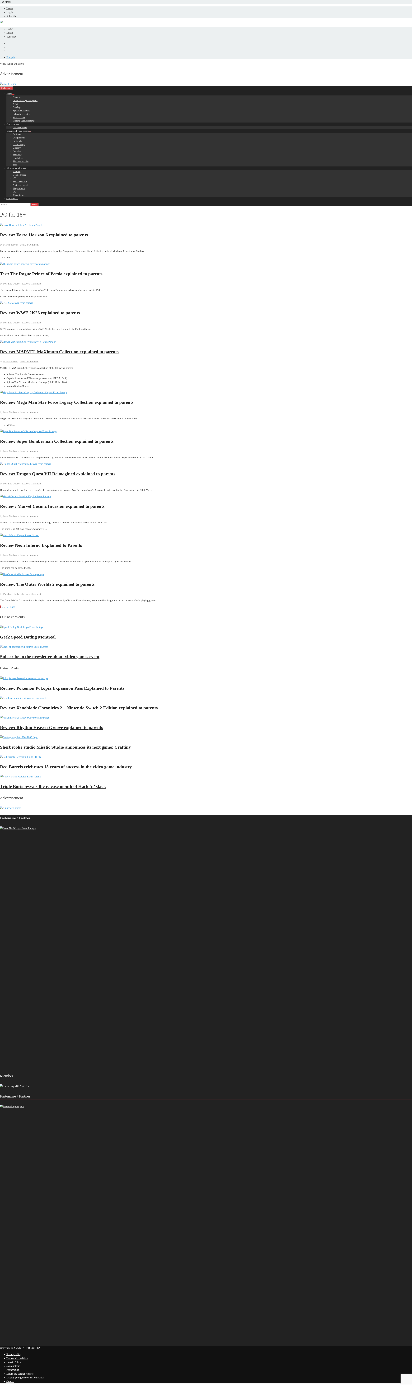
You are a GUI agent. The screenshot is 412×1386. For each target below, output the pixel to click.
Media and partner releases (19, 1373)
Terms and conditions (17, 1358)
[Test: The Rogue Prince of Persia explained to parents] (206, 264)
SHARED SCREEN (30, 1348)
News (15, 104)
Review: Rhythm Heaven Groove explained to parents (51, 727)
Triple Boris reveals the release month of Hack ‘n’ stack (53, 786)
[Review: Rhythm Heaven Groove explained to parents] (24, 717)
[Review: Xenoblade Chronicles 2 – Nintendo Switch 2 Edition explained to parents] (23, 698)
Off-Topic (17, 107)
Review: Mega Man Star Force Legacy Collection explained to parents (67, 402)
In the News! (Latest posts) (25, 100)
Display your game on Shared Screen (25, 1377)
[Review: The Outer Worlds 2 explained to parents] (206, 574)
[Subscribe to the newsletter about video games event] (24, 646)
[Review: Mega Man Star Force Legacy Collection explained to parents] (206, 392)
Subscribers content (22, 114)
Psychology (18, 158)
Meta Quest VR (20, 181)
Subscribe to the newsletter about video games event (49, 656)
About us (17, 97)
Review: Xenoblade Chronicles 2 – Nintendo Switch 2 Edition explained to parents (79, 707)
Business (17, 134)
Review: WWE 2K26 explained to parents (40, 312)
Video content (19, 117)
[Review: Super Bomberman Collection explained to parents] (206, 431)
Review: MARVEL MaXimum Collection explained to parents (59, 351)
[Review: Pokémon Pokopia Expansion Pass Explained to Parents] (24, 678)
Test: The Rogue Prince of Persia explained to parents (51, 273)
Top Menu (5, 1)
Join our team (13, 1366)
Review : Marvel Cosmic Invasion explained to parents (52, 506)
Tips (15, 165)
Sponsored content (21, 110)
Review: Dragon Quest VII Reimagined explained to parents (57, 473)
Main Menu (6, 88)
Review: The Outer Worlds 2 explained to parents (47, 584)
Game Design (19, 144)
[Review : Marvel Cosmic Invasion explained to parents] (206, 496)
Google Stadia (19, 175)
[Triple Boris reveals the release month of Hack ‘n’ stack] (20, 776)
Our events (11, 124)
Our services (12, 198)
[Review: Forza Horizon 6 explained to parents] (206, 225)
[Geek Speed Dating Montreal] (21, 627)
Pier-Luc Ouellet (11, 283)
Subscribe (11, 16)
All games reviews (14, 168)
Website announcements (23, 121)
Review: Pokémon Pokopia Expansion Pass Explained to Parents (62, 688)
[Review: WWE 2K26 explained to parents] (206, 303)
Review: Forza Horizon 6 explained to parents (44, 234)
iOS (14, 178)
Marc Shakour (10, 244)
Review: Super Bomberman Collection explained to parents (57, 441)
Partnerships (12, 1369)
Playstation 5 (19, 188)
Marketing (17, 154)
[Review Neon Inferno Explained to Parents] (206, 535)
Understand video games (17, 131)
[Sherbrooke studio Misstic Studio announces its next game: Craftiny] (19, 737)
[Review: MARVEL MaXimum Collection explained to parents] (206, 342)
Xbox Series (18, 195)
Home (9, 8)
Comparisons (19, 138)
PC (14, 192)
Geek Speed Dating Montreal (28, 636)
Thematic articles (20, 161)
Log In (9, 12)
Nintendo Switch (20, 185)
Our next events (20, 127)
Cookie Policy (13, 1362)
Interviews (17, 151)
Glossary (17, 148)
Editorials (17, 141)
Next (12, 606)
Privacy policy (13, 1354)
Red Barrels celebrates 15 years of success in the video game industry (66, 766)
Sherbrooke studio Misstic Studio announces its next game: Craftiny (65, 747)
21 (8, 606)
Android (16, 171)
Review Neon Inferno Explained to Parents (41, 545)
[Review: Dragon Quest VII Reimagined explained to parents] (206, 464)
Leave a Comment (29, 244)
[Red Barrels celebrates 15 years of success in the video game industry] (20, 757)
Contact (10, 1381)
